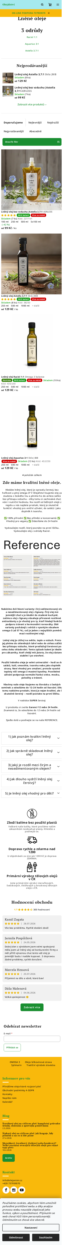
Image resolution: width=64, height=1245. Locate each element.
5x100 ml (36, 221)
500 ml (24, 221)
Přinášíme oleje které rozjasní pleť (21, 1086)
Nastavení (31, 1227)
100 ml (5, 221)
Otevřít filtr (11, 141)
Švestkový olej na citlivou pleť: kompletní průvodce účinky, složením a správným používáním (31, 1124)
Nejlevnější (35, 122)
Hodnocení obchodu (32, 902)
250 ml (14, 221)
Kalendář (7, 1101)
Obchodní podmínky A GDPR (18, 1090)
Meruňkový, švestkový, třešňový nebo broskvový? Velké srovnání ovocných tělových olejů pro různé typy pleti (30, 1145)
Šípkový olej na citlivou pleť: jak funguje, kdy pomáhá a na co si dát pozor (27, 1134)
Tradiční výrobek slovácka (41, 1065)
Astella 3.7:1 (32, 50)
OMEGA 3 (15, 1062)
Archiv (8, 1157)
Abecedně (35, 131)
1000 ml (25, 305)
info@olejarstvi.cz (12, 1180)
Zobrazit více (32, 1007)
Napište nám (9, 1098)
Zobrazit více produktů (31, 104)
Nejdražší (53, 122)
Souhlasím (45, 1237)
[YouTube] (21, 1190)
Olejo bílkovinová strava (38, 1062)
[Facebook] (6, 1190)
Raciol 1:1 (32, 37)
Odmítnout (16, 1237)
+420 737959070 (11, 1183)
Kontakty (7, 1094)
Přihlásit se (12, 1047)
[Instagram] (13, 1190)
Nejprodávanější (14, 131)
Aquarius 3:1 (32, 43)
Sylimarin (16, 1065)
